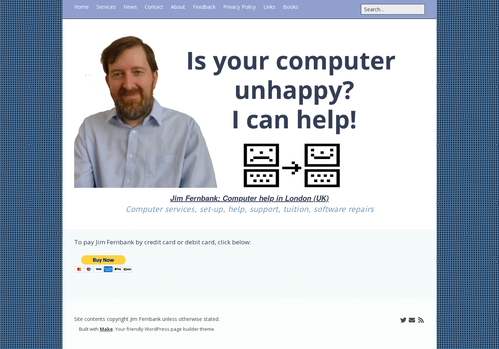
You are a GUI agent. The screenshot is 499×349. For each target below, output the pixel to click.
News (130, 6)
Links (269, 6)
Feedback (204, 6)
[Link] (395, 320)
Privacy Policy (239, 6)
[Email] (412, 320)
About (178, 6)
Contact (154, 6)
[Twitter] (403, 320)
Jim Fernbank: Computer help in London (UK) (249, 198)
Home (81, 6)
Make (106, 329)
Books (290, 6)
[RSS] (421, 320)
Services (106, 6)
